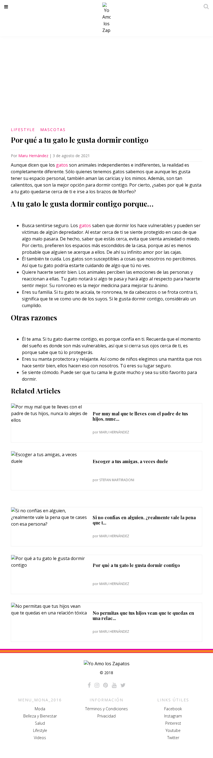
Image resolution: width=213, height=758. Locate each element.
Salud (40, 723)
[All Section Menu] (7, 7)
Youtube (173, 730)
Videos (40, 737)
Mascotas (53, 129)
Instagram (173, 716)
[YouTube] (114, 685)
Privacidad (106, 716)
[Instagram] (97, 685)
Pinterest (173, 723)
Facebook (173, 708)
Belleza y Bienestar (40, 716)
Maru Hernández (33, 155)
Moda (40, 708)
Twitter (173, 737)
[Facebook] (89, 685)
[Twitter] (123, 685)
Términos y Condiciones (106, 708)
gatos (62, 165)
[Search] (205, 6)
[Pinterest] (105, 685)
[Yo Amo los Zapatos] (106, 18)
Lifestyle (23, 129)
